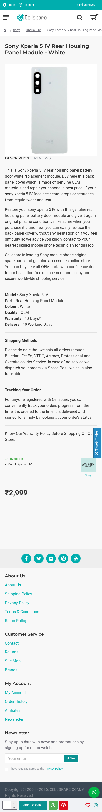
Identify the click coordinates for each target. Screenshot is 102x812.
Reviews (42, 158)
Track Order (97, 441)
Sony (16, 30)
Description (17, 158)
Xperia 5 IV (33, 30)
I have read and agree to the (36, 768)
